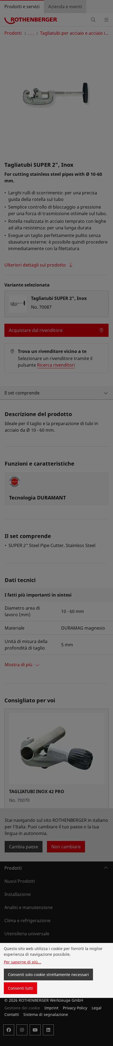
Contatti (11, 1014)
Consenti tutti (20, 988)
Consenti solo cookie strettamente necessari (48, 974)
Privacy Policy (75, 1007)
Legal (96, 1007)
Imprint (51, 1007)
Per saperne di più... (22, 962)
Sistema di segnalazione (45, 1014)
